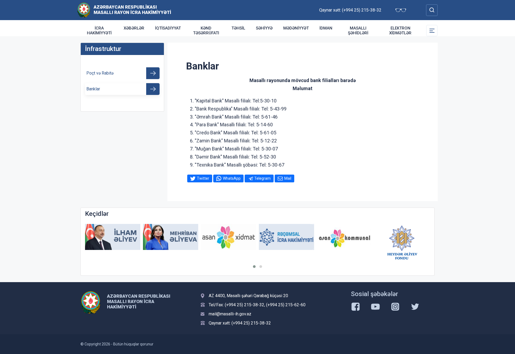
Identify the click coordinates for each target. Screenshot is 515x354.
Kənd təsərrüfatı (206, 30)
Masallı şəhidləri (358, 30)
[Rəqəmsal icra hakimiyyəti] (286, 237)
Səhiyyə (264, 28)
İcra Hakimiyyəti (99, 30)
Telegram (262, 178)
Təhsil (238, 28)
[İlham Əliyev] (112, 237)
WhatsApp (232, 178)
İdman (325, 28)
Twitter (203, 178)
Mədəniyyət (296, 28)
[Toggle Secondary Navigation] (432, 30)
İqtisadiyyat (168, 28)
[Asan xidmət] (228, 237)
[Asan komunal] (344, 237)
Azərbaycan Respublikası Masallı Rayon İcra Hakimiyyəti (132, 9)
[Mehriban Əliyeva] (170, 237)
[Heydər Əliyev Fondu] (402, 242)
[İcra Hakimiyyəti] (83, 9)
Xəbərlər (134, 28)
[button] (254, 266)
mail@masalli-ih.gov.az (230, 313)
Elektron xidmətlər (400, 30)
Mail (287, 178)
